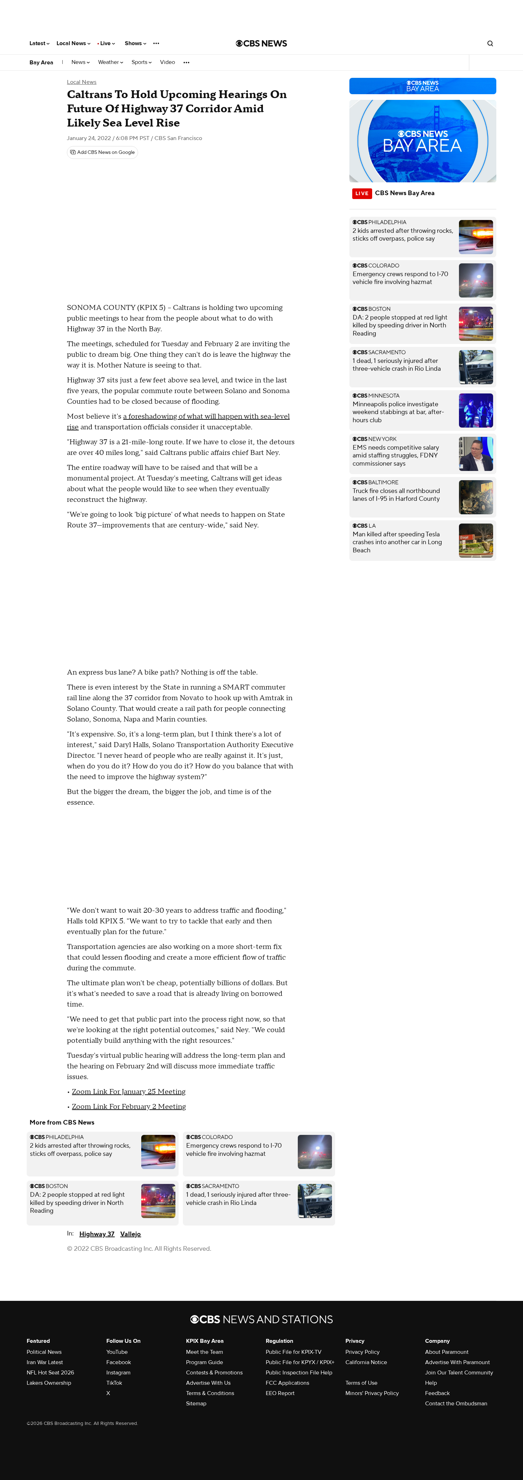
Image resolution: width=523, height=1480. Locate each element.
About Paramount (447, 1352)
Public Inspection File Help (299, 1373)
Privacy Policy (362, 1352)
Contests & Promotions (214, 1373)
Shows (134, 43)
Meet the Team (204, 1352)
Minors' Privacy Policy (372, 1393)
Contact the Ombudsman (456, 1403)
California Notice (366, 1362)
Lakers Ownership (49, 1383)
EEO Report (280, 1393)
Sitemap (196, 1403)
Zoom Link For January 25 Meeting (128, 1091)
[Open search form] (490, 43)
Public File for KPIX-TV (294, 1352)
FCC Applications (287, 1383)
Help (431, 1383)
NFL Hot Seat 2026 (50, 1373)
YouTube (117, 1352)
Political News (44, 1352)
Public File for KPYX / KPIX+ (300, 1362)
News (79, 62)
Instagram (118, 1373)
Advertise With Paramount (457, 1362)
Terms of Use (361, 1383)
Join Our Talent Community (459, 1373)
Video (167, 62)
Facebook (118, 1362)
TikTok (114, 1383)
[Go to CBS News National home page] (261, 43)
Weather (109, 62)
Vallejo (130, 1234)
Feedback (437, 1393)
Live (106, 43)
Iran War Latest (45, 1362)
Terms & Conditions (210, 1393)
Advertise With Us (208, 1383)
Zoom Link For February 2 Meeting (129, 1106)
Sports (140, 62)
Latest (38, 43)
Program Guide (204, 1362)
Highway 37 (97, 1234)
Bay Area (41, 62)
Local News (72, 43)
